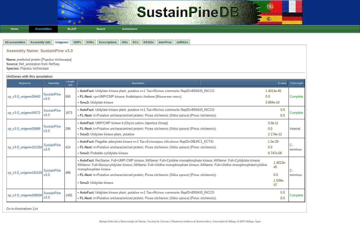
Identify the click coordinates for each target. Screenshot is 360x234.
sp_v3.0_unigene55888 (24, 128)
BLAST (72, 28)
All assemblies (15, 42)
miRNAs (182, 42)
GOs (125, 42)
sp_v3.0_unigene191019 (25, 173)
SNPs (77, 42)
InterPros (165, 42)
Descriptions (108, 42)
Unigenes (62, 42)
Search (100, 28)
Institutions (129, 28)
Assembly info (40, 42)
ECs (136, 42)
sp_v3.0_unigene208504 (25, 195)
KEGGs (149, 42)
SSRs (90, 42)
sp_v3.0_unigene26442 (24, 96)
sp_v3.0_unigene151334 (25, 147)
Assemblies (43, 29)
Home (14, 28)
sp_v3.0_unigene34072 (24, 113)
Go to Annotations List (22, 209)
